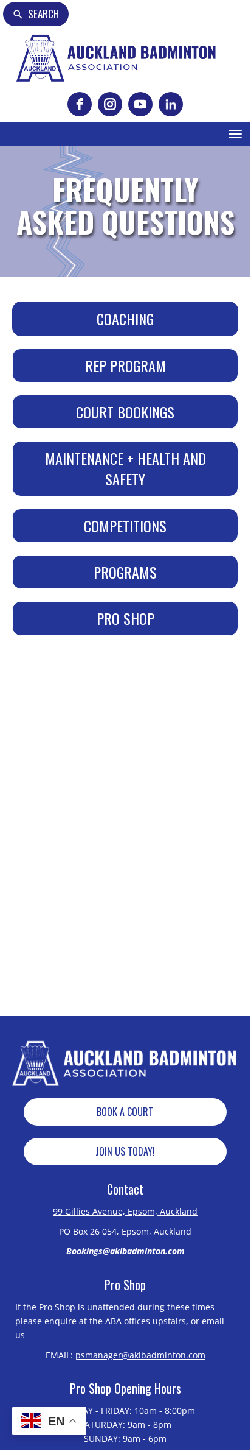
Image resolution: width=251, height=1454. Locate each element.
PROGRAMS (125, 572)
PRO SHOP (125, 618)
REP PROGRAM (125, 365)
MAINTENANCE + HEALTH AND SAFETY (125, 468)
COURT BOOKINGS (125, 412)
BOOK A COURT (125, 1111)
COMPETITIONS (125, 526)
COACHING (125, 319)
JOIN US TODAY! (125, 1151)
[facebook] (79, 104)
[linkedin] (171, 104)
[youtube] (140, 104)
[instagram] (110, 104)
